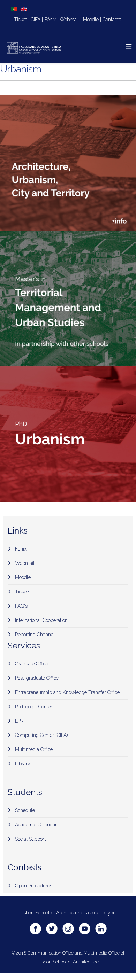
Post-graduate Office (36, 678)
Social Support (30, 839)
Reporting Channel (34, 634)
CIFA (35, 19)
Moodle (91, 19)
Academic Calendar (35, 824)
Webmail (69, 19)
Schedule (24, 810)
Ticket (20, 19)
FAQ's (21, 606)
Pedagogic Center (33, 706)
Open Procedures (33, 885)
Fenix (20, 549)
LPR (19, 721)
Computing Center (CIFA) (41, 735)
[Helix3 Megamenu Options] (129, 47)
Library (22, 763)
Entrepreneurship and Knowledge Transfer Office (67, 692)
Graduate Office (31, 664)
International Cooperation (41, 620)
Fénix (50, 19)
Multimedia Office (33, 749)
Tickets (22, 591)
